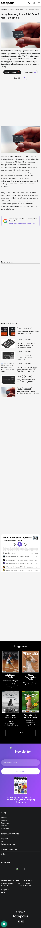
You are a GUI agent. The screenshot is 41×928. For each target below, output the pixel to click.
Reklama (4, 820)
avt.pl (3, 892)
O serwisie (5, 828)
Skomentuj (29, 72)
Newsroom (5, 823)
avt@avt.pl (5, 890)
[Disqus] (20, 292)
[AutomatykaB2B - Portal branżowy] (20, 917)
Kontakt (4, 818)
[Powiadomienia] (4, 924)
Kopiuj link (18, 78)
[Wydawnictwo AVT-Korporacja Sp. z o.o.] (20, 872)
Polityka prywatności (8, 844)
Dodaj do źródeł (11, 72)
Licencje (4, 841)
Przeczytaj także (9, 323)
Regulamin (5, 839)
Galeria (3, 854)
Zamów (20, 732)
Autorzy (4, 826)
